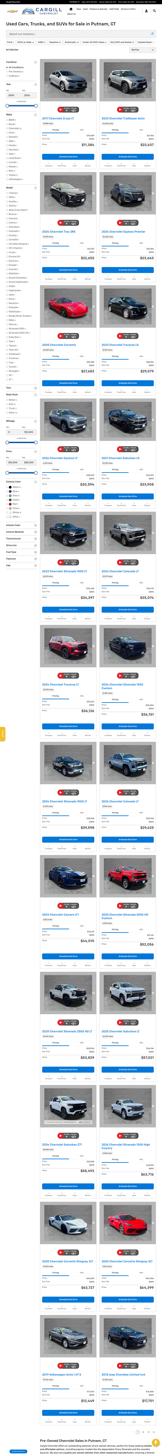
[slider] (7, 106)
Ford (10, 42)
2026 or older (25, 42)
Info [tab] (82, 130)
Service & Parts (128, 9)
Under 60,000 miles (95, 42)
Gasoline (55, 42)
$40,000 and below (122, 42)
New (79, 9)
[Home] (12, 11)
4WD (42, 42)
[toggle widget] (155, 1442)
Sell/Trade (114, 9)
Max (23, 90)
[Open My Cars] (146, 11)
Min (7, 90)
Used (85, 9)
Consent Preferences (18, 1451)
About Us (71, 14)
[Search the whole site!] (154, 11)
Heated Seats (146, 42)
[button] (68, 124)
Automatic (72, 42)
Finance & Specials (98, 9)
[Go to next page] (154, 1432)
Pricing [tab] (55, 130)
